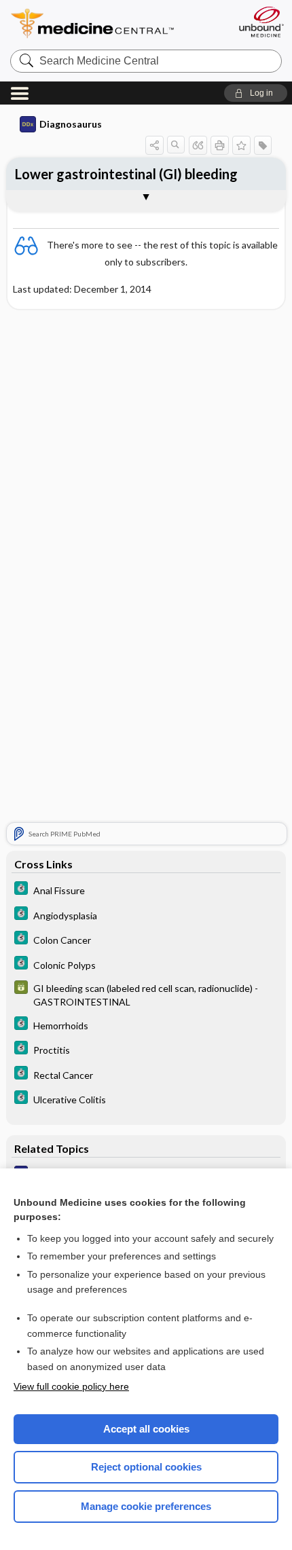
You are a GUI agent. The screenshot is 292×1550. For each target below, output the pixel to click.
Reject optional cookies (146, 1467)
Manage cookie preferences (146, 1506)
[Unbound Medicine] (260, 22)
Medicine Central (117, 23)
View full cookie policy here (71, 1386)
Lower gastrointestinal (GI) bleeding (126, 174)
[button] (255, 93)
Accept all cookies (146, 1429)
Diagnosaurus (70, 124)
